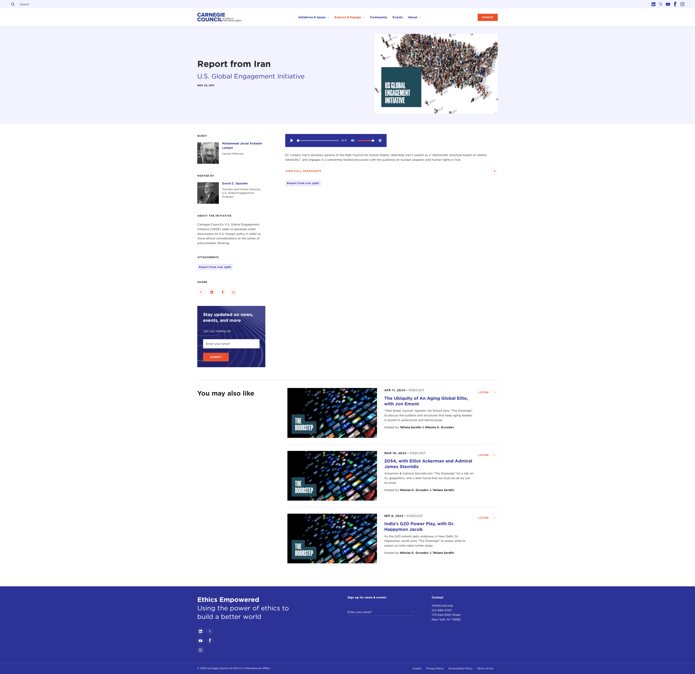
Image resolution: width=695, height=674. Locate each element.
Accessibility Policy (460, 668)
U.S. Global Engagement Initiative (251, 76)
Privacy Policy (435, 668)
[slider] (318, 140)
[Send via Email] (233, 292)
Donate (487, 17)
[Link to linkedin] (653, 4)
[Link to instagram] (682, 4)
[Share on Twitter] (201, 292)
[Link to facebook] (675, 4)
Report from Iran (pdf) (215, 267)
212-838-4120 (441, 610)
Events (398, 17)
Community (378, 17)
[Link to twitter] (660, 4)
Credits (417, 668)
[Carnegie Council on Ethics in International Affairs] (219, 17)
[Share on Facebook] (222, 292)
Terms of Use (485, 668)
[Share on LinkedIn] (211, 292)
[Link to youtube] (667, 4)
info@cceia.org (442, 605)
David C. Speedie (235, 183)
